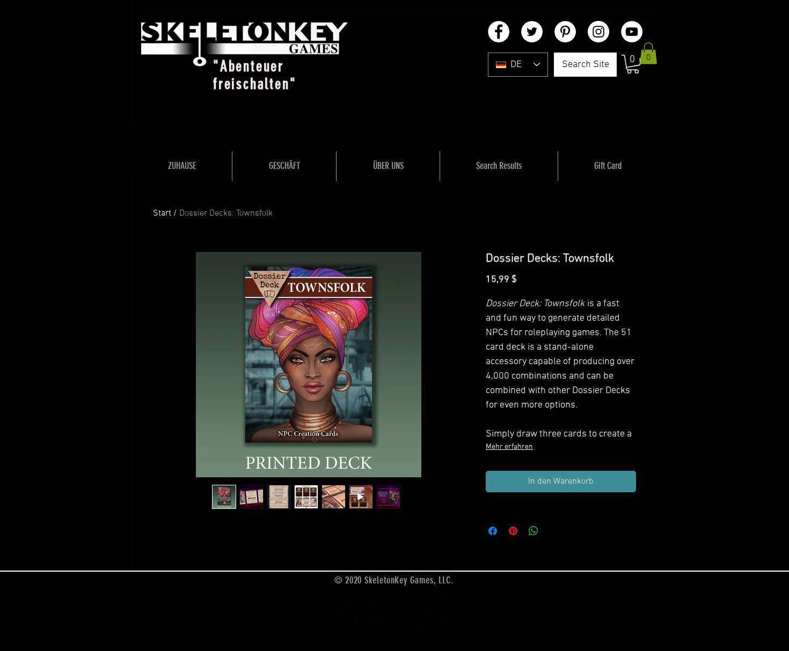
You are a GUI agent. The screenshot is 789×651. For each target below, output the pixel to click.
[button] (633, 64)
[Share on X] (553, 530)
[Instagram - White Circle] (598, 31)
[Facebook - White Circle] (498, 31)
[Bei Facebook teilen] (492, 530)
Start (162, 213)
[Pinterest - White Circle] (565, 31)
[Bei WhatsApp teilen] (533, 530)
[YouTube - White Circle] (631, 31)
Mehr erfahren (509, 447)
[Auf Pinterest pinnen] (513, 530)
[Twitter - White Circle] (532, 31)
